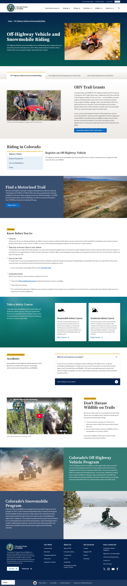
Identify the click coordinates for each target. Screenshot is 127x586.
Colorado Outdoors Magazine (109, 549)
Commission (67, 555)
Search (119, 8)
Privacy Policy (42, 583)
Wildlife (97, 8)
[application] (39, 416)
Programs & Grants (50, 562)
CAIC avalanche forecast (27, 281)
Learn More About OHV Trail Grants (89, 130)
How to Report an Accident (66, 382)
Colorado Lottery (69, 552)
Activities (87, 8)
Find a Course (62, 337)
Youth (11, 167)
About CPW (67, 548)
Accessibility (53, 583)
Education (47, 552)
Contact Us (106, 560)
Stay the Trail (46, 268)
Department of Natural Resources (83, 583)
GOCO (66, 558)
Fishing (76, 8)
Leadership (67, 562)
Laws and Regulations (16, 163)
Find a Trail (12, 205)
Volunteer (109, 1)
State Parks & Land (51, 8)
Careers (85, 548)
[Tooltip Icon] (117, 57)
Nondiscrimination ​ (65, 583)
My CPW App (107, 564)
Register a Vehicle (15, 154)
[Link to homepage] (17, 547)
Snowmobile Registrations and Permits (100, 76)
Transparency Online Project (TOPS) (70, 566)
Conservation (48, 548)
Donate (117, 1)
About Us (109, 8)
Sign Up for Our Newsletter (111, 553)
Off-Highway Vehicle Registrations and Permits (65, 76)
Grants (85, 555)
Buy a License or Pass (87, 1)
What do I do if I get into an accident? (70, 357)
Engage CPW (87, 552)
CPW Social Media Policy (111, 557)
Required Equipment (16, 158)
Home (10, 21)
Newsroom (47, 558)
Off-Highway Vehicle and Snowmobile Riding (29, 21)
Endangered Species (50, 555)
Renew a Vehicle (99, 1)
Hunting (65, 8)
